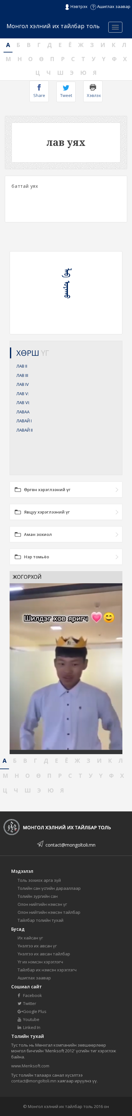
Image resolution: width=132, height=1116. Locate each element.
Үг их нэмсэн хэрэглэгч (40, 962)
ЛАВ (21, 366)
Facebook (32, 995)
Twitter (29, 1003)
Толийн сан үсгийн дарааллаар (49, 888)
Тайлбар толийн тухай (40, 920)
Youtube (30, 1019)
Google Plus (34, 1011)
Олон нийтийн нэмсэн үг (42, 904)
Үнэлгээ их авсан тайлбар (44, 954)
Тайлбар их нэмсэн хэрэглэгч (47, 970)
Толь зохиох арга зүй (39, 880)
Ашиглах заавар (113, 6)
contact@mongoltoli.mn (70, 845)
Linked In (31, 1027)
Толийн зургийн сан (38, 896)
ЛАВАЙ (24, 421)
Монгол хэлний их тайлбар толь (53, 26)
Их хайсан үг (30, 938)
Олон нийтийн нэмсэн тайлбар (49, 912)
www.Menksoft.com (30, 1066)
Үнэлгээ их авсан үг (37, 946)
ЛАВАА (22, 412)
